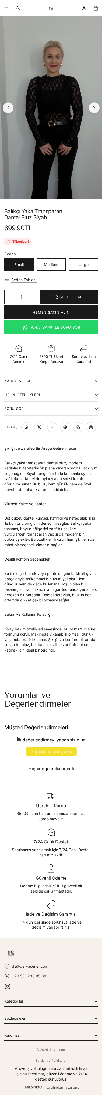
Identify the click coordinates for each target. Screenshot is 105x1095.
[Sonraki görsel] (94, 107)
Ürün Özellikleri (22, 395)
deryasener (57, 1050)
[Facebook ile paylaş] (52, 427)
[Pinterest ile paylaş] (65, 427)
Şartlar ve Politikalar (51, 1060)
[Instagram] (7, 986)
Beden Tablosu (24, 279)
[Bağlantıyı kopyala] (78, 427)
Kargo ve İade (19, 381)
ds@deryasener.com (30, 966)
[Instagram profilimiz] (91, 427)
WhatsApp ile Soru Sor (55, 327)
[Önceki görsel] (8, 107)
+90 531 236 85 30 (29, 976)
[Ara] (18, 8)
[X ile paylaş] (39, 427)
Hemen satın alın (51, 312)
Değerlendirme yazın (51, 751)
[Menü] (6, 8)
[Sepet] (96, 8)
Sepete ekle (72, 297)
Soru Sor (14, 408)
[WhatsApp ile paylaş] (26, 427)
